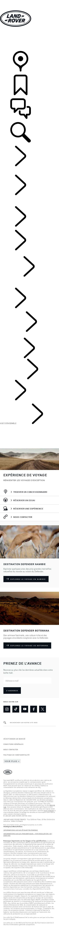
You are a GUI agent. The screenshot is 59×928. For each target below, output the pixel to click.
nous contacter (49, 810)
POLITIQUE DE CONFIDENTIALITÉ (16, 755)
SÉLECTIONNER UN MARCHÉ (14, 739)
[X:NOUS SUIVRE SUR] (42, 709)
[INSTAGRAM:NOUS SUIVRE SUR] (6, 709)
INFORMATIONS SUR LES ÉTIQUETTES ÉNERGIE (20, 830)
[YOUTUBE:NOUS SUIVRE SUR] (24, 709)
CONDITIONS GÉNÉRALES (13, 744)
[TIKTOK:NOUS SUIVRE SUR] (15, 709)
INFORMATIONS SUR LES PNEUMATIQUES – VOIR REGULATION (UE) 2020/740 (27, 834)
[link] (29, 39)
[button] (29, 1)
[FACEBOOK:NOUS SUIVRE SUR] (33, 709)
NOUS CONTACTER (10, 749)
